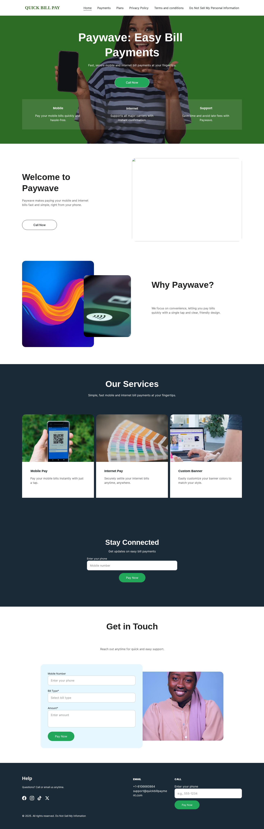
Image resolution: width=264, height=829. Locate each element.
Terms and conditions (169, 8)
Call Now (132, 82)
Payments (104, 8)
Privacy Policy (139, 8)
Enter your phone (97, 558)
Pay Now (132, 577)
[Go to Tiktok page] (39, 798)
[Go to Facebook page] (24, 798)
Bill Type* (53, 690)
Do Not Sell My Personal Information (214, 8)
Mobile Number (57, 673)
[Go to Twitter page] (47, 798)
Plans (120, 8)
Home (88, 8)
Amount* (53, 708)
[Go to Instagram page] (32, 798)
